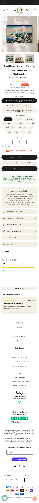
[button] (4, 10)
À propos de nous (19, 336)
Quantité (19, 138)
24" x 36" (31, 123)
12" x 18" (29, 119)
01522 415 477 (19, 377)
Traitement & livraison (19, 353)
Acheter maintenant (19, 169)
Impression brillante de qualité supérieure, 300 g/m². (19, 101)
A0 (29, 132)
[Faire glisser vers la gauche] (2, 59)
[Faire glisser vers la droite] (37, 59)
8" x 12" (18, 119)
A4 (31, 128)
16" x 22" (7, 123)
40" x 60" (21, 128)
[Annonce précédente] (4, 2)
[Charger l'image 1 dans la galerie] (9, 58)
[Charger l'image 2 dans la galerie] (19, 58)
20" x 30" (19, 123)
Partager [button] (6, 251)
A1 (23, 132)
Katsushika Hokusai (18, 78)
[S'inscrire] (30, 452)
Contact (19, 341)
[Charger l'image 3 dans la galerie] (29, 58)
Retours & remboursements (19, 357)
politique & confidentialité (19, 362)
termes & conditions (19, 366)
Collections (19, 327)
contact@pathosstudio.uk (19, 381)
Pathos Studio (11, 497)
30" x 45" (9, 128)
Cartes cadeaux (19, 332)
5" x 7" (8, 119)
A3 (9, 132)
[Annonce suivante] (35, 2)
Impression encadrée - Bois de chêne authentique (19, 111)
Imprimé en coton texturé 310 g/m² (19, 106)
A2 (16, 132)
